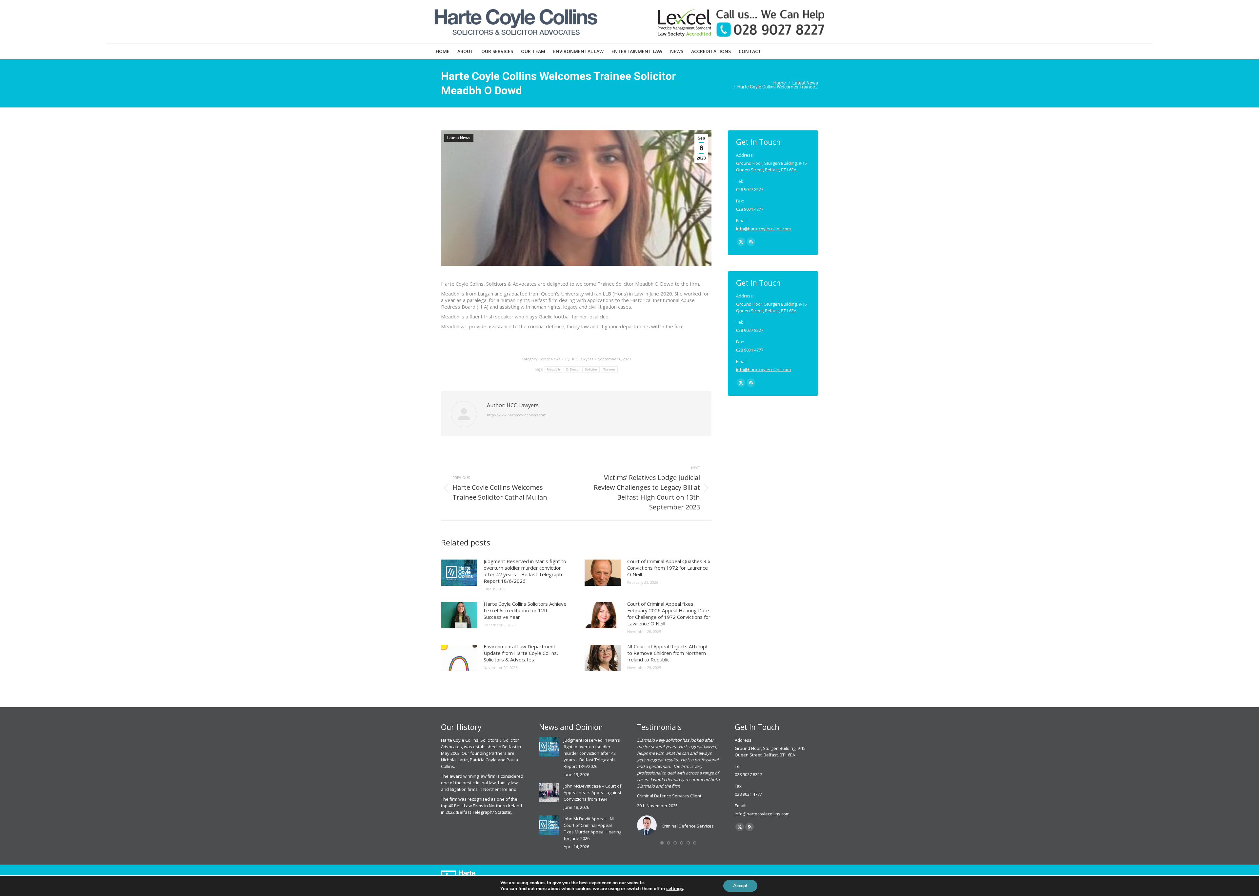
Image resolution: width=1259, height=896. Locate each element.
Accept (740, 886)
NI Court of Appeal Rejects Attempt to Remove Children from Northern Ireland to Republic (667, 653)
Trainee (609, 369)
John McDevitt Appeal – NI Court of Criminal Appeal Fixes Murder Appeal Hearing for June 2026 (592, 828)
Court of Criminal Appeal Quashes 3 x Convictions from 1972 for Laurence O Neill (668, 568)
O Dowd (572, 369)
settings (674, 889)
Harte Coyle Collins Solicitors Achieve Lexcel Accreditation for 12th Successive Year (525, 610)
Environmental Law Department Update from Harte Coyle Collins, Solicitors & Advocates (521, 653)
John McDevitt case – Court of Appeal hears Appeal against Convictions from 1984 (592, 792)
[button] (662, 843)
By (579, 358)
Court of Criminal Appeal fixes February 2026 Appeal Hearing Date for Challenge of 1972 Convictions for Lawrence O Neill (668, 614)
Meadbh (553, 369)
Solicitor (591, 369)
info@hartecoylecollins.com (763, 229)
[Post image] (459, 573)
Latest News (458, 138)
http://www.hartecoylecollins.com (517, 414)
